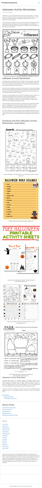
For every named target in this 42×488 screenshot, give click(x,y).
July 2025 (4, 437)
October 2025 (5, 431)
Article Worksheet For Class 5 (10, 398)
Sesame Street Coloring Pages (9, 407)
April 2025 (4, 442)
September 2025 (6, 433)
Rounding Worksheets (8, 396)
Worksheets (6, 395)
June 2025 (4, 439)
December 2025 (5, 427)
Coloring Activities (6, 411)
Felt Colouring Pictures (7, 409)
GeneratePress (29, 486)
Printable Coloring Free (9, 3)
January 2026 (5, 426)
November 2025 (5, 429)
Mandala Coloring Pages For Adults (10, 415)
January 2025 (5, 448)
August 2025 (5, 435)
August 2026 (5, 424)
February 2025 (5, 446)
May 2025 (4, 441)
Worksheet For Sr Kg (6, 413)
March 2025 (5, 444)
